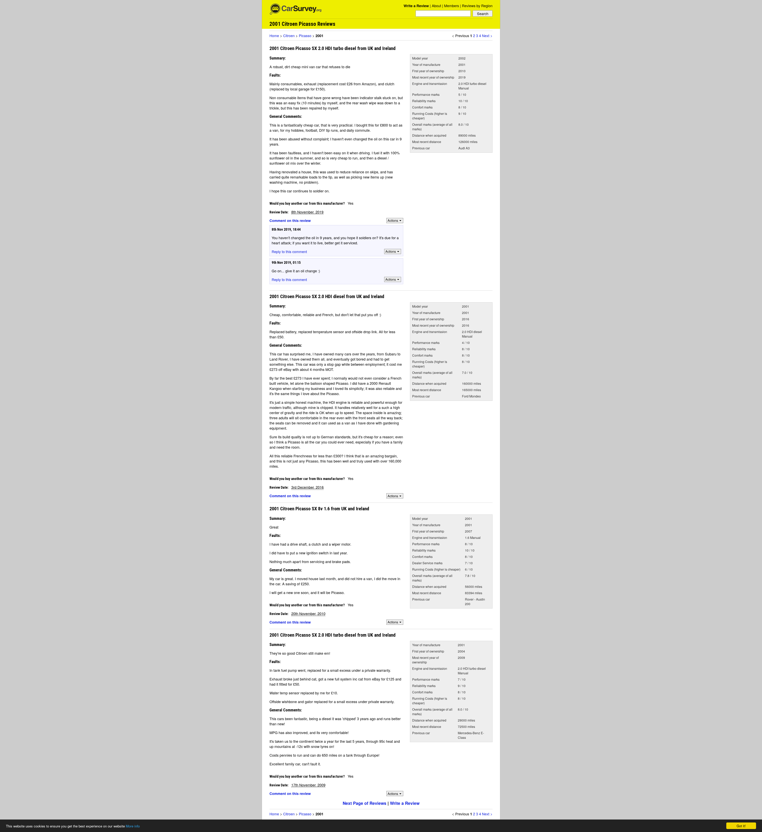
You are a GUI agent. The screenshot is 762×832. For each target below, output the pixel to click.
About (436, 5)
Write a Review (416, 5)
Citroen (289, 35)
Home (274, 35)
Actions (393, 220)
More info (133, 825)
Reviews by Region (477, 5)
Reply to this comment (289, 251)
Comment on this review (290, 220)
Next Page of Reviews (364, 803)
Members (451, 5)
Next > (487, 35)
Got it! (741, 825)
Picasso (305, 35)
